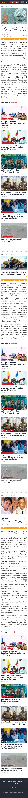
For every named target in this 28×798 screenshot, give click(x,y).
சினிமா (9, 783)
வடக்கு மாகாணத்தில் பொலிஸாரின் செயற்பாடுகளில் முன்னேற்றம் (13, 123)
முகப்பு (2, 6)
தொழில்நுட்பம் (16, 783)
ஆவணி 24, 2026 (5, 127)
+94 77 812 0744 (14, 787)
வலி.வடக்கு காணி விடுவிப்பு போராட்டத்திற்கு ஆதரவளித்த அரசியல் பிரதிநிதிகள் (12, 216)
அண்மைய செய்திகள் (10, 6)
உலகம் (15, 781)
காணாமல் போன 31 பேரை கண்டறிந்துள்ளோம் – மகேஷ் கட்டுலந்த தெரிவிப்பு (12, 148)
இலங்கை (9, 781)
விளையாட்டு (21, 781)
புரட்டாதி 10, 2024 (5, 34)
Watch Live (15, 2)
